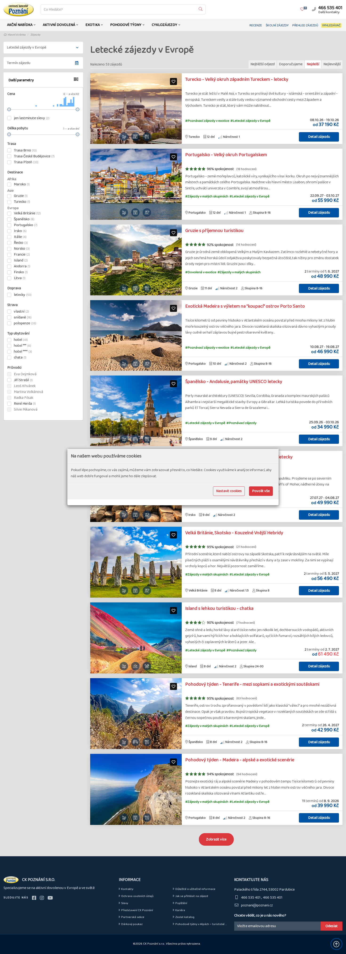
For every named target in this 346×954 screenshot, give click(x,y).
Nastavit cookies (229, 491)
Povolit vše (261, 491)
